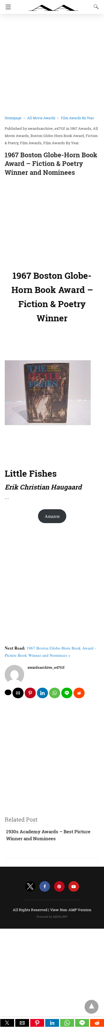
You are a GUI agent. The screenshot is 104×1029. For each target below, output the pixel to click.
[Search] (95, 6)
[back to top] (91, 1007)
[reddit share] (79, 693)
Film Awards (31, 142)
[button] (7, 1023)
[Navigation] (7, 7)
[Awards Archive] (53, 5)
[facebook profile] (44, 886)
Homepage (13, 118)
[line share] (66, 693)
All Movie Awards (41, 118)
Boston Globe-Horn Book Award (57, 135)
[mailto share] (18, 693)
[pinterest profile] (59, 886)
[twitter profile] (30, 886)
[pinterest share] (30, 693)
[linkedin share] (42, 693)
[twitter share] (8, 692)
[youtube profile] (74, 886)
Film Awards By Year (77, 118)
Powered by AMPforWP (52, 917)
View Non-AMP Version (70, 909)
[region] (52, 222)
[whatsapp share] (54, 693)
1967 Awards (80, 128)
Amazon (52, 516)
